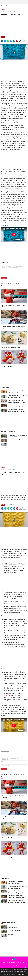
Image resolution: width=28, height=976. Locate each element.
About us (8, 962)
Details (19, 974)
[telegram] (11, 41)
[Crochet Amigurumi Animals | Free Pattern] (14, 296)
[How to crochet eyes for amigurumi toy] (14, 317)
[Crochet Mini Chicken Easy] (14, 338)
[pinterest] (17, 41)
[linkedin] (14, 41)
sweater (20, 555)
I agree (23, 974)
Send (4, 278)
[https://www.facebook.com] (12, 959)
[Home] (1, 5)
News (4, 5)
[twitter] (5, 41)
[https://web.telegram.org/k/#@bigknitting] (15, 959)
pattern (16, 143)
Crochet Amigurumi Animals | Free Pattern (13, 306)
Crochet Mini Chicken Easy (11, 347)
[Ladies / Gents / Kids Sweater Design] (14, 519)
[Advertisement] (14, 25)
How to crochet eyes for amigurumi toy (13, 327)
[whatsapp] (8, 41)
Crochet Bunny (7, 366)
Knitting (7, 5)
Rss (4, 962)
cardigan (6, 695)
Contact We (13, 962)
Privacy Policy (13, 965)
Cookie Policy (20, 962)
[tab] (5, 262)
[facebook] (2, 41)
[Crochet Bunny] (14, 357)
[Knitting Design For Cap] (14, 51)
